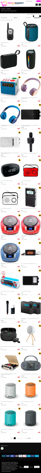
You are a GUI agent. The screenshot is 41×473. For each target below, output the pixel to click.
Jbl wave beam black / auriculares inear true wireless (8, 346)
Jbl (1, 348)
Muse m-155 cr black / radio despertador (7, 180)
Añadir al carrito (11, 48)
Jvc (1, 127)
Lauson (2, 265)
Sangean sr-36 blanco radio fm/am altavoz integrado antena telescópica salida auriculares (9, 153)
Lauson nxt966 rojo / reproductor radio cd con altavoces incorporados (29, 236)
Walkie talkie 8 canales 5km (5, 42)
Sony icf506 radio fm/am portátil (26, 291)
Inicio (29, 14)
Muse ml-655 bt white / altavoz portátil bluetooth (28, 346)
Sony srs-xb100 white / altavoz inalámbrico (7, 401)
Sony (1, 403)
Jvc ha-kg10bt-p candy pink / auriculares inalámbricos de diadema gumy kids (29, 98)
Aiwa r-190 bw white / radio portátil (6, 208)
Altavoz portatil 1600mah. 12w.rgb (26, 70)
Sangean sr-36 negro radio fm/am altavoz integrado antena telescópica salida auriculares (30, 125)
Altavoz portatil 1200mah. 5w (5, 70)
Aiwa (22, 182)
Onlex (2, 44)
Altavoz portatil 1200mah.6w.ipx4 (26, 42)
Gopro (22, 320)
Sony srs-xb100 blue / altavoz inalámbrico (7, 429)
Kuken (22, 44)
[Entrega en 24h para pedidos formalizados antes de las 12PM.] (19, 77)
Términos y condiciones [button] (6, 471)
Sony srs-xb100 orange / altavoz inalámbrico (27, 401)
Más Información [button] (21, 467)
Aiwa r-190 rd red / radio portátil (26, 180)
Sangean (22, 127)
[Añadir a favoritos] (19, 44)
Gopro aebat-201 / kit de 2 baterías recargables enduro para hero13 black (30, 319)
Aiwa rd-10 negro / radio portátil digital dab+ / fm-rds (29, 263)
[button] (16, 18)
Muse (1, 182)
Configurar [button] (37, 466)
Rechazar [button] (31, 466)
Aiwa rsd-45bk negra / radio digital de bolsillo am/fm (29, 208)
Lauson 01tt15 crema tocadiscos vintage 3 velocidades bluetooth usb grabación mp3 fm (9, 374)
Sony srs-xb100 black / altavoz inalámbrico (27, 429)
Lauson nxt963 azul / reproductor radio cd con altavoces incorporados (9, 263)
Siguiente (29, 438)
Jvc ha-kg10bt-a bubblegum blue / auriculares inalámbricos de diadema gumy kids (10, 125)
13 (25, 438)
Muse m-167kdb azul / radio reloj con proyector (8, 291)
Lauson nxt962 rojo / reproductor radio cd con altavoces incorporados (9, 236)
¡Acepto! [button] (26, 466)
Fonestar (2, 320)
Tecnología (33, 14)
